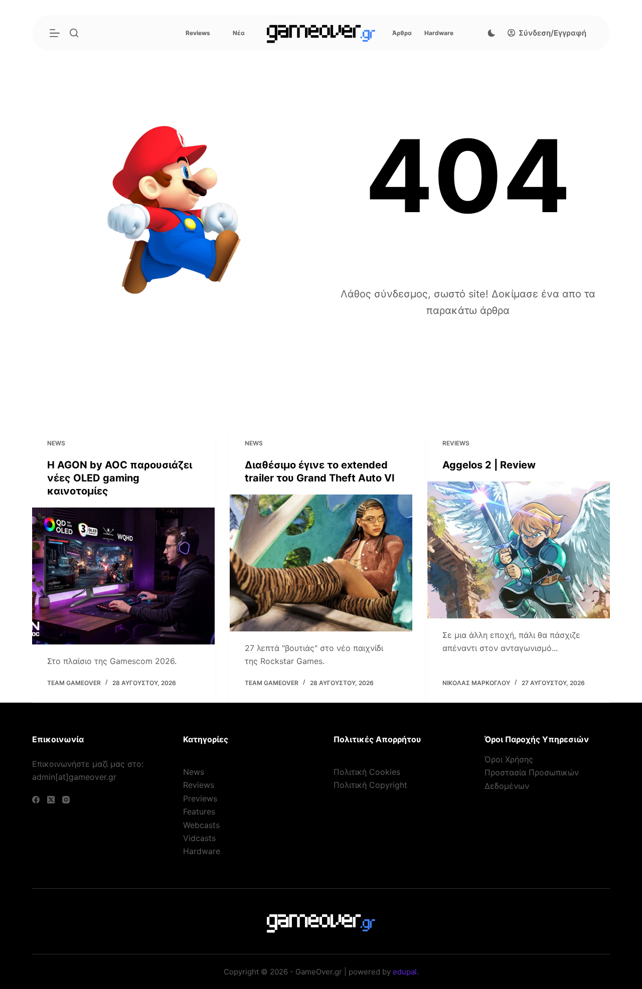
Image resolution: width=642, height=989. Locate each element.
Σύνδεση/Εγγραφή (552, 33)
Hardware (438, 33)
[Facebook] (36, 799)
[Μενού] (55, 33)
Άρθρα (402, 33)
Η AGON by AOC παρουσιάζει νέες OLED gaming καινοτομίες (119, 477)
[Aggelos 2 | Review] (518, 549)
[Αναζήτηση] (74, 33)
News (56, 443)
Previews (200, 798)
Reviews (198, 33)
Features (199, 811)
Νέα (239, 33)
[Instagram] (66, 799)
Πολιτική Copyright (370, 785)
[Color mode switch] (492, 33)
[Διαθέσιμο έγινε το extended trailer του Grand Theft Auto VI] (321, 562)
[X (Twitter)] (51, 799)
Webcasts (201, 825)
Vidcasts (199, 838)
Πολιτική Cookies (367, 772)
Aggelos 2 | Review (489, 464)
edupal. (406, 971)
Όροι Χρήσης (509, 759)
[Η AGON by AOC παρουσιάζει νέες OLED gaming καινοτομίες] (123, 575)
